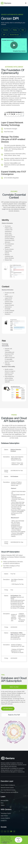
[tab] (14, 687)
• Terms (8, 842)
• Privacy (4, 842)
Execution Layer (7, 781)
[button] (25, 3)
